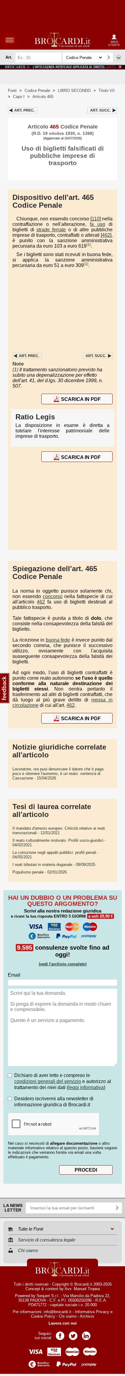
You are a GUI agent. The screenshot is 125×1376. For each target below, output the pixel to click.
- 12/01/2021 (58, 830)
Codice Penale (37, 90)
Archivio (87, 1316)
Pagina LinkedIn (86, 1334)
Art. (24, 110)
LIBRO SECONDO (74, 90)
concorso (52, 596)
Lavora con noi (63, 1323)
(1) (88, 244)
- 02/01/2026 (39, 872)
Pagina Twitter (73, 1334)
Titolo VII (107, 90)
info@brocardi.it (57, 1311)
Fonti (12, 90)
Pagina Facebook (60, 1334)
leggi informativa (86, 1087)
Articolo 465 (42, 96)
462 (106, 235)
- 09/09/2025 (53, 864)
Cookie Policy (43, 1316)
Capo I (19, 96)
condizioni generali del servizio (47, 1081)
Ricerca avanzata (118, 57)
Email (14, 975)
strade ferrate (51, 229)
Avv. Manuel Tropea (82, 1289)
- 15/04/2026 (57, 773)
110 (96, 218)
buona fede (58, 639)
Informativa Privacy (92, 1311)
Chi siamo (67, 1316)
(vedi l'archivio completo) (62, 964)
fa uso (97, 224)
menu (9, 40)
